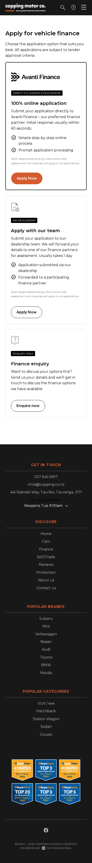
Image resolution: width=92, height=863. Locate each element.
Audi (46, 649)
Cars (46, 541)
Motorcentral (59, 848)
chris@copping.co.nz (46, 484)
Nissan (46, 642)
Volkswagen (46, 634)
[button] (63, 7)
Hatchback (46, 711)
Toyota (46, 657)
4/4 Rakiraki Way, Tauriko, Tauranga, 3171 (46, 492)
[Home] (25, 7)
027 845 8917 (46, 477)
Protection (46, 572)
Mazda (46, 673)
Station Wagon (46, 719)
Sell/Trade (46, 557)
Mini (46, 626)
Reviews (46, 564)
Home (46, 534)
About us (46, 580)
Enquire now (28, 406)
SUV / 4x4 (46, 703)
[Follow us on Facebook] (46, 831)
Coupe (46, 734)
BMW (46, 665)
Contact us (46, 588)
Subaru (46, 618)
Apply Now (27, 178)
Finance (46, 549)
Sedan (46, 726)
